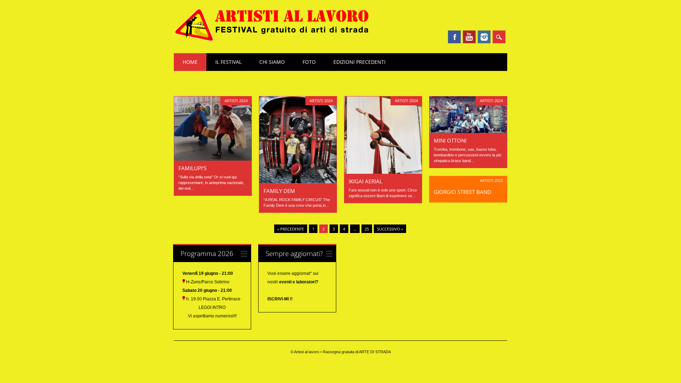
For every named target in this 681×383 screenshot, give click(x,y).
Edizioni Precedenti (359, 62)
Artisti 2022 (491, 180)
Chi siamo (272, 62)
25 (367, 229)
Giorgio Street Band (462, 191)
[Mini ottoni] (468, 131)
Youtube (469, 36)
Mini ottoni (450, 140)
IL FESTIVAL (228, 62)
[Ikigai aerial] (383, 172)
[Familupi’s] (212, 159)
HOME (190, 62)
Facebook (454, 36)
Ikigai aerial (365, 181)
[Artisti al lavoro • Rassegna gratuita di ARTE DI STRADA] (272, 40)
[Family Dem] (298, 181)
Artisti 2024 (236, 100)
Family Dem (279, 190)
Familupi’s (192, 168)
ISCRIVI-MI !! (280, 298)
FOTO (309, 62)
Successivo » (390, 229)
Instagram (484, 36)
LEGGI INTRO (212, 307)
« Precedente (290, 229)
